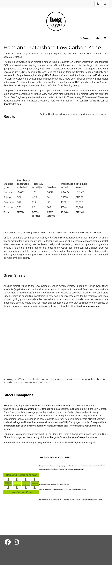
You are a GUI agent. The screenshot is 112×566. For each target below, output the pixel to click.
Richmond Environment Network (55, 405)
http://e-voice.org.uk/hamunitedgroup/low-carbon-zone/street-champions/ (59, 437)
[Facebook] (8, 542)
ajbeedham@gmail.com (79, 489)
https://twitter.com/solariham (85, 306)
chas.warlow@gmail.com (75, 469)
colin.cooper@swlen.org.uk (93, 499)
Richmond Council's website (87, 232)
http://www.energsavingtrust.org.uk (78, 442)
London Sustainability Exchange (34, 409)
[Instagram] (16, 542)
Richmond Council (59, 75)
